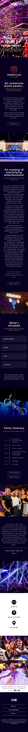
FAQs (14, 686)
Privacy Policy (14, 688)
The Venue (4, 686)
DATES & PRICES (14, 472)
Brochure (10, 686)
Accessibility (21, 688)
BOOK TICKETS (14, 476)
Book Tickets (23, 4)
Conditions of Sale (21, 686)
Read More (14, 123)
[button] (12, 553)
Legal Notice (6, 688)
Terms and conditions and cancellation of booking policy (15, 723)
